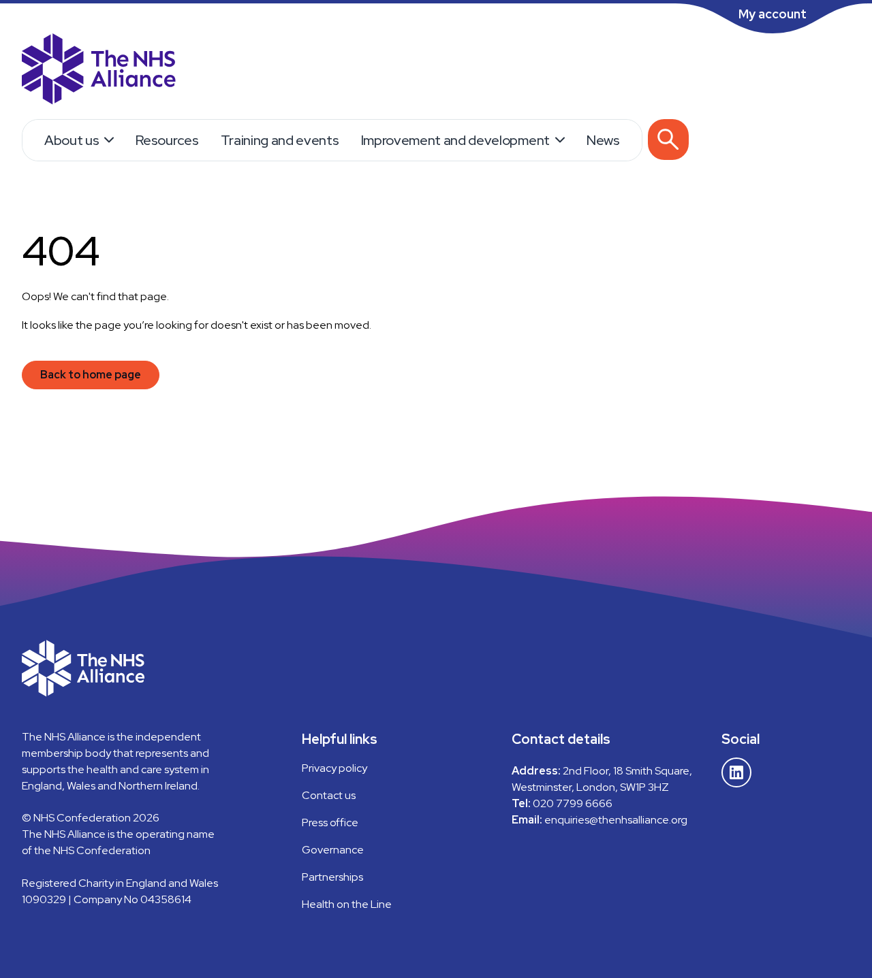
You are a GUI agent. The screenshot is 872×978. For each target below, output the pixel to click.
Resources (167, 140)
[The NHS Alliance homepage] (99, 70)
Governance (333, 850)
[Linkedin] (736, 772)
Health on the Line (347, 904)
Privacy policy (334, 768)
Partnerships (332, 877)
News (603, 140)
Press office (330, 822)
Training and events (280, 140)
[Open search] (668, 139)
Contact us (329, 795)
